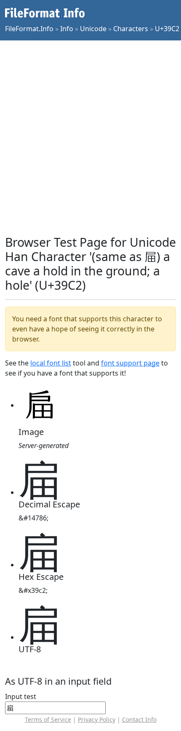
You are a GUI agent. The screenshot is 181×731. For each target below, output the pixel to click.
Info (66, 28)
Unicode (93, 28)
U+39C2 (167, 28)
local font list (50, 363)
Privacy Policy (96, 719)
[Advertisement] (90, 137)
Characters (130, 28)
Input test (20, 696)
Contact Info (139, 719)
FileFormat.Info (29, 28)
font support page (130, 363)
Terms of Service (48, 719)
